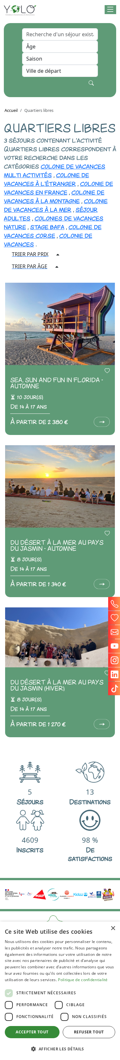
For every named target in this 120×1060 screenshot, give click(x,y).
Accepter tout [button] (32, 1032)
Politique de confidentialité (83, 979)
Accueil (11, 110)
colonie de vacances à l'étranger (46, 178)
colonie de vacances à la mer (56, 204)
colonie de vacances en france (58, 187)
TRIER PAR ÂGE (29, 266)
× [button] (112, 928)
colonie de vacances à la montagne (54, 196)
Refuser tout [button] (89, 1032)
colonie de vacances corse (52, 230)
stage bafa (47, 226)
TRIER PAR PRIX (30, 254)
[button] (110, 9)
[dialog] (60, 991)
